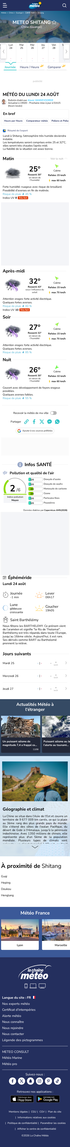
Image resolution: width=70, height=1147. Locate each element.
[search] (64, 5)
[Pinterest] (48, 1081)
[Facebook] (12, 1081)
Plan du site (54, 1111)
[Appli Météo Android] (48, 1099)
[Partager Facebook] (34, 421)
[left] (3, 51)
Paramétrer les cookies (53, 1123)
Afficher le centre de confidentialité (36, 1128)
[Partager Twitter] (41, 421)
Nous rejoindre (12, 1028)
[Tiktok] (57, 1081)
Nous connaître (13, 1022)
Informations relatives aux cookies (37, 1117)
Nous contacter (13, 1034)
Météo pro (9, 1064)
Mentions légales (18, 1111)
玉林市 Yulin (30, 13)
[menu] (5, 5)
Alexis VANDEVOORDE (40, 100)
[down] (35, 847)
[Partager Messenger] (49, 421)
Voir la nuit (57, 158)
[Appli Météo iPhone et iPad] (22, 1099)
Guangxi (19, 13)
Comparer (55, 67)
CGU (33, 1111)
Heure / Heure (30, 67)
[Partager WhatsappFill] (57, 421)
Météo (3, 13)
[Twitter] (21, 1081)
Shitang (41, 13)
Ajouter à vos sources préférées (37, 430)
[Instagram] (39, 1081)
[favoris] (54, 22)
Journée (10, 67)
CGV (42, 1111)
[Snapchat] (30, 1081)
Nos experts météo (16, 1004)
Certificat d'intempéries (19, 1010)
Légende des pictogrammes (22, 1040)
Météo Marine (12, 1058)
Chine (11, 13)
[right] (66, 51)
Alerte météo (11, 1016)
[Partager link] (26, 421)
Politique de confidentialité (22, 1123)
